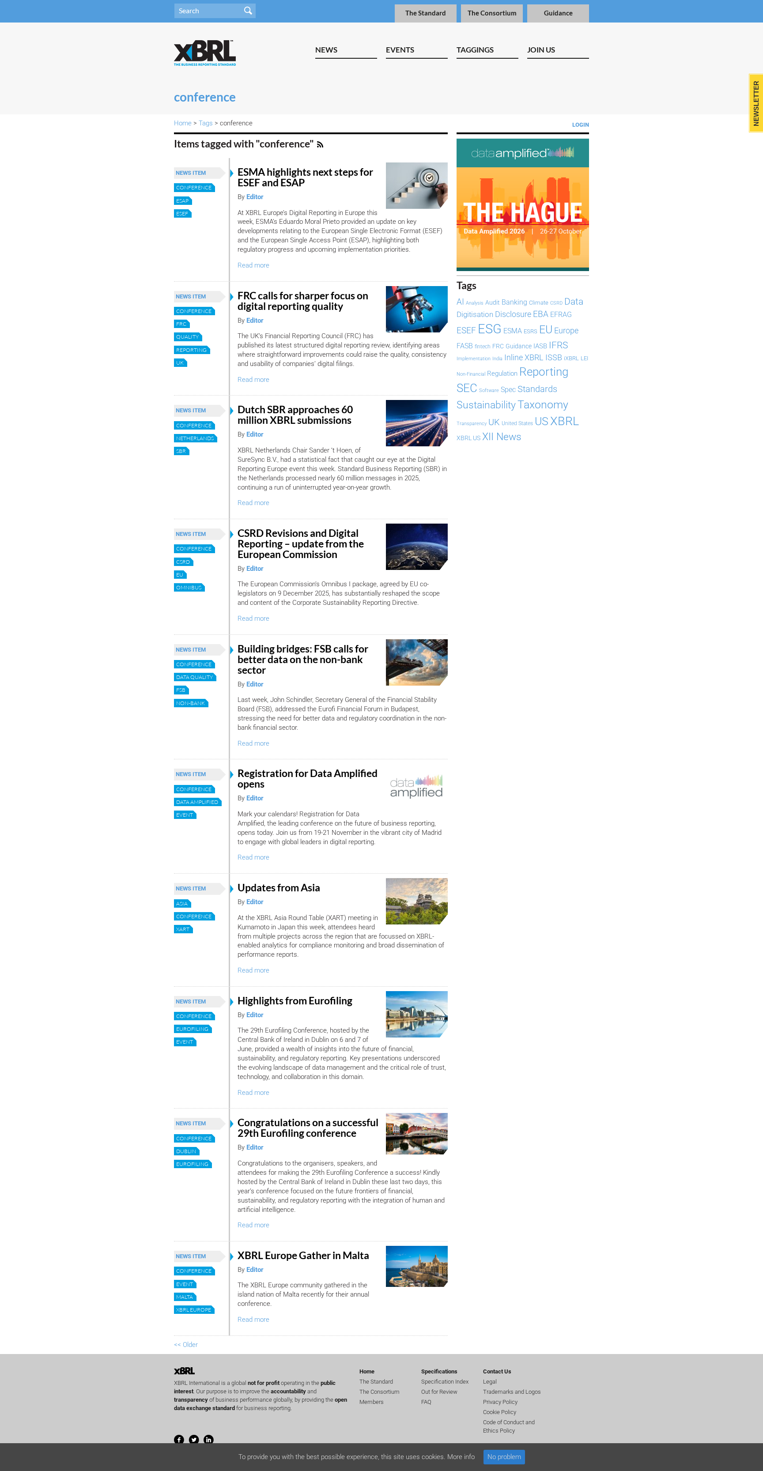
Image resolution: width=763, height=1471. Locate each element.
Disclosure (513, 314)
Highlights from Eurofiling (295, 1001)
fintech (483, 346)
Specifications (439, 1371)
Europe (566, 330)
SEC (467, 388)
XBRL (564, 421)
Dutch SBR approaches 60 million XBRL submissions (295, 415)
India (497, 359)
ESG (490, 328)
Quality (187, 336)
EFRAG (561, 314)
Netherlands (195, 438)
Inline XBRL (524, 357)
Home (183, 123)
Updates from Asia (279, 888)
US (541, 421)
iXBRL (571, 358)
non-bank (190, 703)
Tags (206, 123)
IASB (540, 346)
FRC (181, 324)
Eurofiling (192, 1029)
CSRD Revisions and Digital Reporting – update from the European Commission (301, 543)
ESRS (530, 331)
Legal (490, 1381)
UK (180, 362)
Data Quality (194, 677)
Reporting (191, 350)
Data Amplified (197, 802)
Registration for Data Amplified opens (308, 778)
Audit (492, 302)
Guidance (558, 13)
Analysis (474, 303)
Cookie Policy (499, 1412)
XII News (501, 436)
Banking (514, 302)
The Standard (425, 13)
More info (461, 1457)
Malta (184, 1297)
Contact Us (497, 1371)
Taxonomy (542, 404)
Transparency (472, 423)
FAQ (426, 1402)
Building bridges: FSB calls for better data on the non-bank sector (303, 659)
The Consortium (492, 13)
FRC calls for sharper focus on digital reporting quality (303, 301)
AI (460, 302)
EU (179, 574)
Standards (537, 389)
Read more (253, 265)
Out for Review (439, 1391)
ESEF (182, 213)
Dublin (186, 1151)
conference (194, 187)
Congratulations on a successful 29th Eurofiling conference (308, 1127)
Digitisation (475, 314)
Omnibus (188, 587)
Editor (255, 197)
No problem (504, 1457)
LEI (584, 358)
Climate (538, 302)
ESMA (512, 331)
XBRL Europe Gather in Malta (303, 1255)
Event (184, 814)
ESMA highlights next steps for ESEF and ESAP (305, 177)
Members (371, 1402)
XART (182, 929)
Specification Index (444, 1381)
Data (573, 301)
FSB (180, 689)
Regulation (502, 373)
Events (400, 49)
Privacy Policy (500, 1402)
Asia (182, 903)
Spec (508, 389)
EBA (540, 314)
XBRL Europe (193, 1309)
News (326, 49)
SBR (181, 451)
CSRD (183, 561)
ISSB (553, 357)
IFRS (558, 345)
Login (580, 124)
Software (489, 390)
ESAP (182, 200)
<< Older (186, 1345)
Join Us (541, 49)
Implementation (474, 359)
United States (517, 423)
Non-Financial (471, 374)
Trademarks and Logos (512, 1391)
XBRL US (468, 437)
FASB (465, 346)
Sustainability (486, 405)
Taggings (475, 49)
